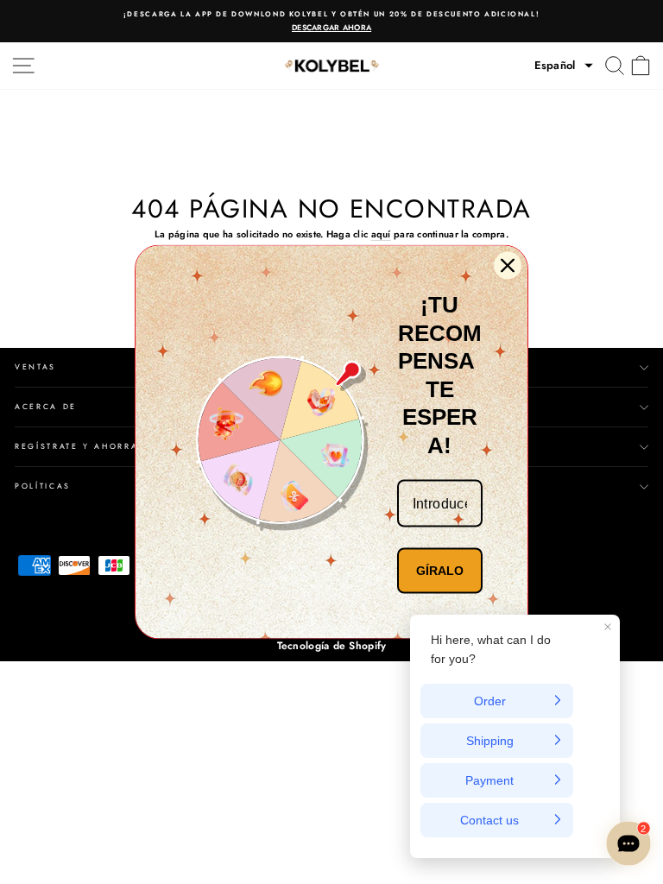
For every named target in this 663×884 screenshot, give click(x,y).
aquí (381, 234)
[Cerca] (507, 266)
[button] (563, 65)
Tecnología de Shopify (332, 646)
